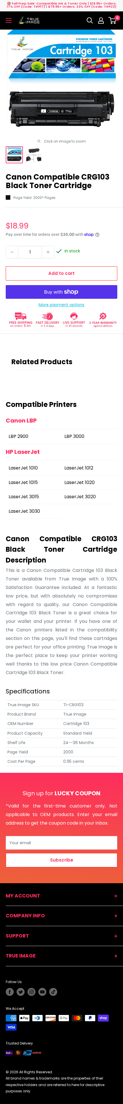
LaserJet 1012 (78, 468)
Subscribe (61, 860)
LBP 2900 (18, 436)
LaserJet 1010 (23, 468)
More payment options (61, 305)
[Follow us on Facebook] (10, 992)
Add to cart (61, 273)
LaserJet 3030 (24, 511)
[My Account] (101, 20)
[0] (112, 20)
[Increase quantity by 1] (48, 252)
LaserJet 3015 (24, 496)
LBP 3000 (74, 436)
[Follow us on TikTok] (53, 992)
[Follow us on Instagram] (31, 992)
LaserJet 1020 (79, 482)
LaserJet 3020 (80, 496)
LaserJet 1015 (23, 482)
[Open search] (90, 20)
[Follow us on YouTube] (42, 992)
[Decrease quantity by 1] (12, 252)
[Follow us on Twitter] (21, 992)
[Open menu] (8, 20)
